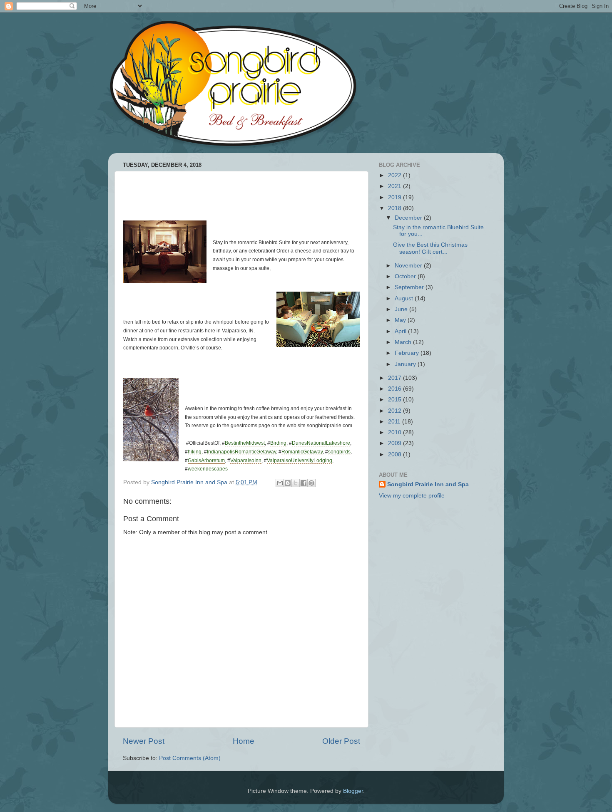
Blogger (353, 791)
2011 (395, 421)
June (402, 309)
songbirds (339, 452)
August (405, 298)
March (404, 342)
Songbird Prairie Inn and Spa (428, 484)
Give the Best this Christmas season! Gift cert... (430, 248)
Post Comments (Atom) (190, 758)
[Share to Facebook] (303, 483)
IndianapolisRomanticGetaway (241, 452)
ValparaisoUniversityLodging (299, 460)
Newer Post (143, 741)
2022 (395, 175)
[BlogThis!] (288, 483)
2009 (395, 443)
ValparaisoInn (245, 460)
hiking (195, 452)
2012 (395, 411)
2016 (395, 389)
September (410, 287)
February (407, 353)
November (409, 265)
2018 (395, 208)
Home (243, 741)
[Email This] (280, 483)
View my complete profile (412, 496)
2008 (395, 454)
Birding (278, 443)
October (406, 276)
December (409, 218)
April (401, 331)
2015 (395, 399)
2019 (395, 197)
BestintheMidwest (245, 443)
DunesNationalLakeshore (321, 443)
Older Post (341, 741)
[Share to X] (295, 483)
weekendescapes (208, 469)
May (401, 320)
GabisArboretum (206, 460)
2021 (395, 186)
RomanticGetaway (302, 452)
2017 (395, 378)
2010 (395, 432)
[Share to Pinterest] (311, 483)
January (406, 364)
